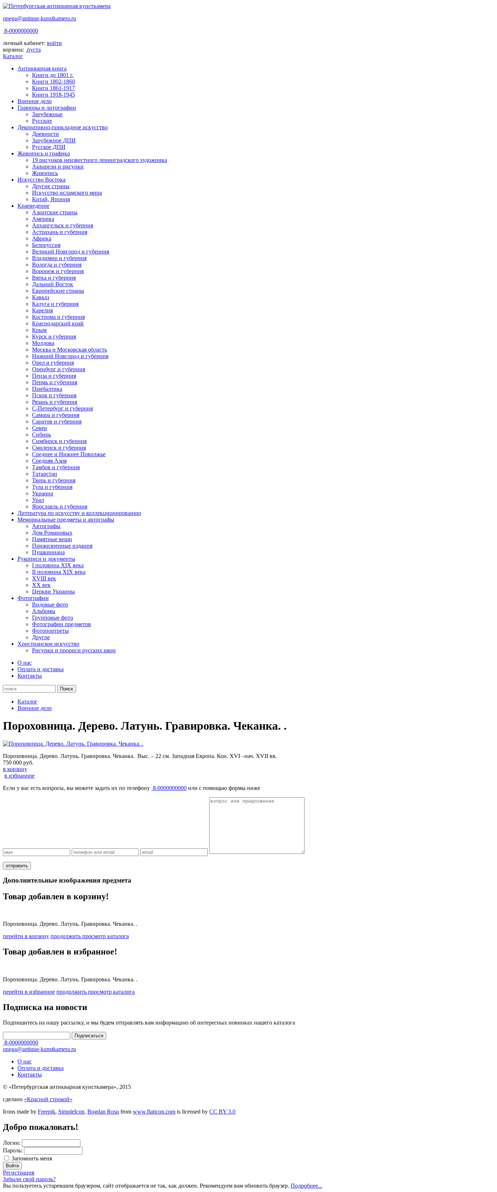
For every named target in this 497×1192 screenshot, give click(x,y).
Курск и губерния (54, 336)
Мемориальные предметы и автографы (65, 519)
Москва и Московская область (69, 349)
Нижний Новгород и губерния (70, 356)
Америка (43, 219)
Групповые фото (52, 618)
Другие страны (50, 186)
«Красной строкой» (48, 1099)
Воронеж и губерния (58, 271)
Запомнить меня (32, 1158)
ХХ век (41, 585)
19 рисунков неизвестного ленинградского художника (99, 160)
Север (39, 428)
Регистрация (18, 1172)
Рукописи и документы (46, 559)
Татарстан (44, 474)
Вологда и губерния (56, 264)
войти (54, 43)
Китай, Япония (51, 199)
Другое (41, 637)
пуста (34, 49)
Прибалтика (47, 389)
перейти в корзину (26, 936)
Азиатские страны (54, 212)
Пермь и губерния (54, 382)
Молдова (43, 343)
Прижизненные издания (62, 546)
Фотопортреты (50, 631)
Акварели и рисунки (58, 166)
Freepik (46, 1111)
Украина (42, 493)
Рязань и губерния (54, 402)
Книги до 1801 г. (52, 75)
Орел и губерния (53, 363)
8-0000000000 (20, 31)
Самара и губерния (55, 415)
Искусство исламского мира (67, 193)
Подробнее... (306, 1186)
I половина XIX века (58, 565)
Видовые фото (50, 604)
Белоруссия (46, 245)
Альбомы (43, 611)
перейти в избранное (29, 992)
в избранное (19, 776)
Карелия (42, 310)
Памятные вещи (52, 539)
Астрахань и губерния (59, 232)
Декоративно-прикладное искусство (62, 127)
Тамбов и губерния (56, 467)
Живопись (45, 173)
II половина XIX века (59, 572)
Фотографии (33, 598)
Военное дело (34, 101)
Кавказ (40, 297)
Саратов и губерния (56, 421)
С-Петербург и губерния (62, 408)
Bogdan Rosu (103, 1111)
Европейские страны (58, 291)
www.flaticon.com (154, 1111)
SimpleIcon (71, 1111)
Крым (39, 330)
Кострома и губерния (58, 317)
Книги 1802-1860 (53, 81)
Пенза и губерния (54, 376)
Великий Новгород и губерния (70, 251)
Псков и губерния (54, 395)
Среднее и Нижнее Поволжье (69, 454)
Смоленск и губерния (59, 448)
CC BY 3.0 (222, 1111)
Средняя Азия (49, 461)
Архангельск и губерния (62, 225)
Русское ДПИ (48, 147)
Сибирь (41, 434)
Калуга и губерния (55, 304)
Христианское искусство (48, 644)
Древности (45, 134)
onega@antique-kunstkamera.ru (39, 18)
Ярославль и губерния (59, 506)
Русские (42, 121)
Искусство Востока (41, 180)
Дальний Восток (52, 284)
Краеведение (33, 206)
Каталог (13, 56)
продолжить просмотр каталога (90, 936)
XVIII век (44, 578)
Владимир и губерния (59, 258)
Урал (38, 500)
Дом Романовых (52, 533)
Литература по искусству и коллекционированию (79, 513)
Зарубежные (47, 114)
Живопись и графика (43, 153)
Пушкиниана (48, 552)
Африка (41, 238)
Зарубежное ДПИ (54, 140)
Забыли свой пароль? (29, 1179)
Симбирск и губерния (59, 441)
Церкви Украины (53, 591)
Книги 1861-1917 (53, 88)
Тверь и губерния (53, 480)
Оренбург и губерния (58, 369)
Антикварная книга (42, 68)
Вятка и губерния (54, 278)
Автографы (46, 526)
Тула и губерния (52, 487)
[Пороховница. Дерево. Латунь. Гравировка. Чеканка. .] (73, 744)
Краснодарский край (58, 323)
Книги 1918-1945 (53, 95)
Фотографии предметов (61, 624)
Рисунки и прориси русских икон (74, 650)
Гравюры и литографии (46, 108)
